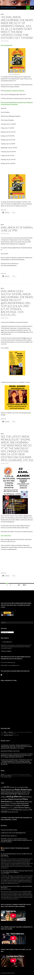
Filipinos (12, 801)
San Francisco (11, 807)
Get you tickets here (6, 45)
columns (11, 732)
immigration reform (7, 803)
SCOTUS (10, 809)
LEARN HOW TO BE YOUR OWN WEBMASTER (13, 832)
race (7, 807)
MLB (7, 805)
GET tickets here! (6, 535)
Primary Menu (32, 8)
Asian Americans (23, 789)
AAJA (2, 774)
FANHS (24, 797)
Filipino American (15, 799)
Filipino (6, 799)
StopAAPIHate (26, 809)
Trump (9, 812)
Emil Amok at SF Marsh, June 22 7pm (17, 229)
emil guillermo (14, 796)
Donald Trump (26, 792)
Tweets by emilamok (6, 651)
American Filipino (24, 787)
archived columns (8, 735)
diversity (19, 792)
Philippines (19, 805)
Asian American (7, 790)
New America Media (6, 776)
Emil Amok (5, 794)
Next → (25, 585)
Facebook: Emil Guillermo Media (9, 830)
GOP (15, 801)
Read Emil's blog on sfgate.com (9, 835)
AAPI (11, 787)
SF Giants (16, 810)
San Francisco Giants (22, 807)
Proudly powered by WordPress (8, 973)
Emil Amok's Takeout (16, 794)
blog (2, 14)
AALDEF (6, 787)
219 (19, 585)
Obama (11, 805)
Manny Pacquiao (21, 803)
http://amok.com (22, 801)
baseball (11, 792)
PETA (14, 805)
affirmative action (16, 787)
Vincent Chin (14, 812)
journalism (14, 803)
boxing (15, 792)
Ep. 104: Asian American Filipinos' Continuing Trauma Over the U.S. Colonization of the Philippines (17, 871)
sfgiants (21, 809)
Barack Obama (5, 792)
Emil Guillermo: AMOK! (8, 8)
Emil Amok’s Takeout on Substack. (14, 90)
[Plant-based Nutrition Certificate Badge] (1, 674)
